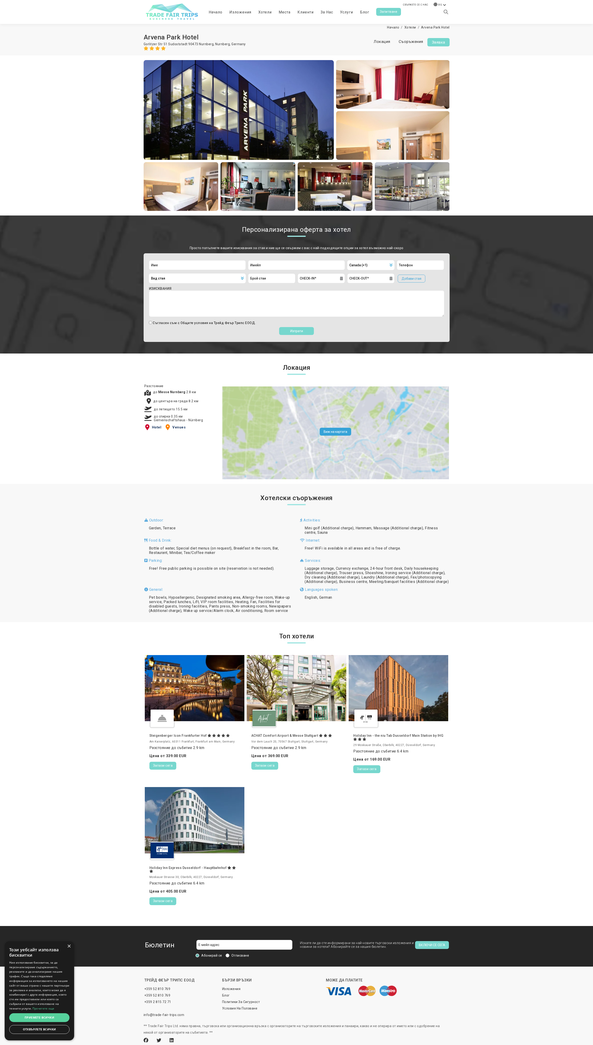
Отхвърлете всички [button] (39, 1029)
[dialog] (39, 990)
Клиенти (305, 12)
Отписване (240, 955)
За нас (327, 12)
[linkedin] (172, 1040)
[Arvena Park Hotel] (239, 110)
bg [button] (440, 4)
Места (284, 12)
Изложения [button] (240, 12)
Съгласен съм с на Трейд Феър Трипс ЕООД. (204, 323)
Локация (382, 41)
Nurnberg (222, 44)
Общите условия (194, 323)
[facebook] (147, 1040)
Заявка (438, 42)
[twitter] (160, 1040)
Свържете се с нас (415, 4)
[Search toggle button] (446, 12)
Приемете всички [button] (39, 1017)
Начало (215, 12)
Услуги (346, 12)
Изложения (231, 989)
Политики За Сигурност (241, 1002)
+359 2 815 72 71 (157, 1002)
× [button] (69, 946)
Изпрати (296, 331)
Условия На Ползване (240, 1008)
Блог (364, 12)
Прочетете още (43, 1008)
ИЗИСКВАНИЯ (160, 288)
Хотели (265, 12)
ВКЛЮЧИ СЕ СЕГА (432, 945)
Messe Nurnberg (172, 392)
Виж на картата (335, 432)
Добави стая (411, 278)
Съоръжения (411, 41)
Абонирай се (211, 955)
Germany (238, 44)
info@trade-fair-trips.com (164, 1015)
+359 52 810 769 (157, 989)
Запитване (388, 11)
